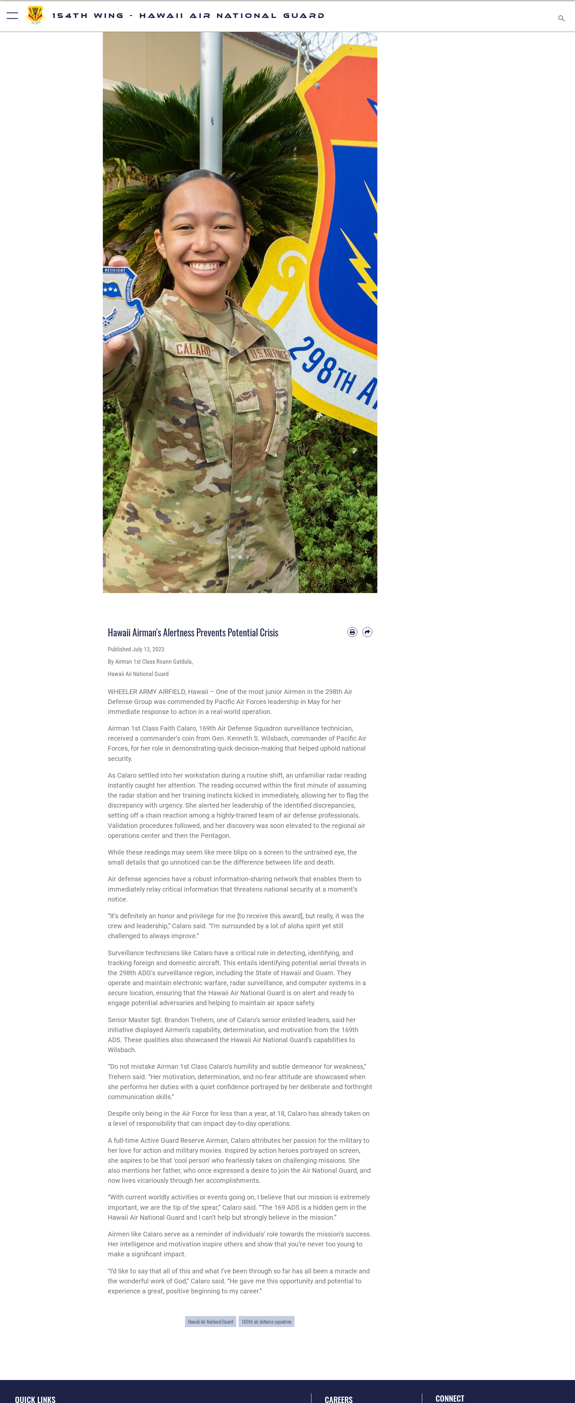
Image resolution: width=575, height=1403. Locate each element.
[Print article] (352, 632)
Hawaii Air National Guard (210, 1321)
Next (364, 312)
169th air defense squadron (266, 1321)
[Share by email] (367, 632)
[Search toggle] (562, 15)
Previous (116, 312)
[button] (11, 16)
